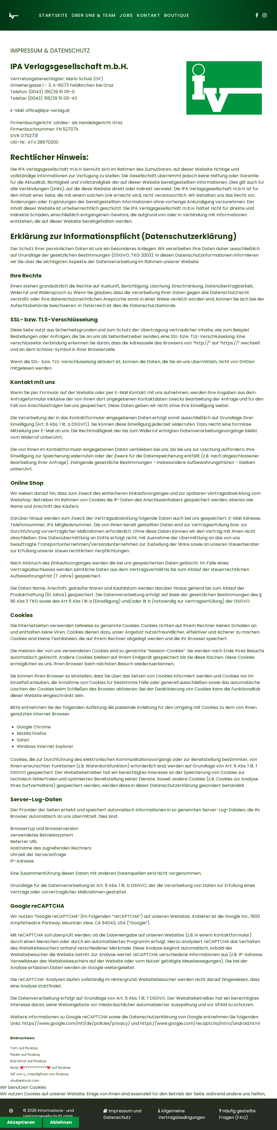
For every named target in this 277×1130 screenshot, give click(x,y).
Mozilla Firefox (32, 733)
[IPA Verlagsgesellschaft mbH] (13, 15)
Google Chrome (34, 727)
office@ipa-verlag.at (47, 110)
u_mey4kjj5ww (35, 1074)
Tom (14, 1048)
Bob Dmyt (18, 1061)
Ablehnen (61, 1122)
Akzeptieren (21, 1122)
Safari (23, 740)
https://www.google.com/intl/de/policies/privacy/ (76, 1023)
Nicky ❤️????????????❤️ (30, 1067)
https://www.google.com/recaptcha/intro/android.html (200, 1023)
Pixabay (31, 1048)
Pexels (15, 1054)
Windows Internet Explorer (45, 746)
